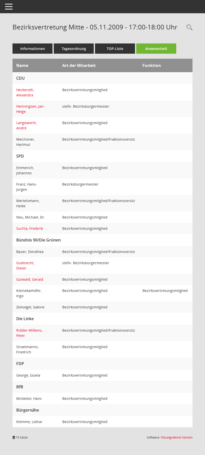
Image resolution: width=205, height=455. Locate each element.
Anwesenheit (156, 48)
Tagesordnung (74, 48)
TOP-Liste (115, 48)
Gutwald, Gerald (29, 279)
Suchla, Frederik (29, 228)
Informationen (32, 48)
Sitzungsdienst (176, 437)
